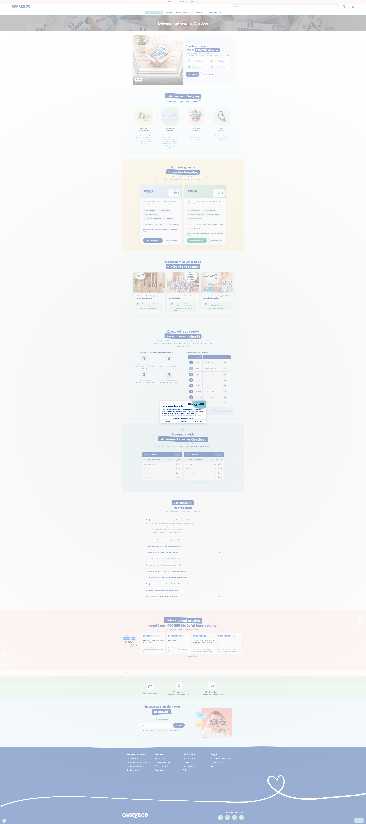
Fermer (167, 421)
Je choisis (183, 421)
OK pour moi (198, 421)
